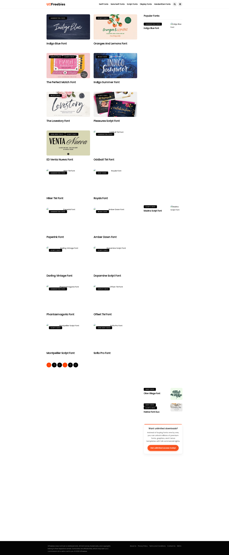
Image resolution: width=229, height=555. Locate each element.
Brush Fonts (102, 57)
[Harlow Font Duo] (176, 407)
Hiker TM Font (55, 198)
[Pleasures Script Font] (115, 104)
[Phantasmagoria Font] (68, 297)
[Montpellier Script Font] (68, 336)
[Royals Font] (115, 181)
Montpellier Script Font (61, 353)
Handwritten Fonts (162, 4)
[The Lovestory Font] (68, 104)
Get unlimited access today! (163, 448)
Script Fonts (132, 4)
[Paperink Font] (68, 220)
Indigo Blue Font (57, 43)
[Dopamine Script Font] (115, 259)
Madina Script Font (153, 210)
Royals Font (101, 198)
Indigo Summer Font (107, 82)
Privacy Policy (143, 546)
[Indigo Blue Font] (68, 27)
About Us (133, 546)
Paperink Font (55, 237)
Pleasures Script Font (107, 121)
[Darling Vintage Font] (68, 259)
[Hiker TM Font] (68, 181)
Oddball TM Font (104, 159)
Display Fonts (146, 4)
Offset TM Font (103, 314)
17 (70, 365)
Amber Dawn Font (105, 237)
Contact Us (171, 546)
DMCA (179, 546)
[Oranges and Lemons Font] (115, 27)
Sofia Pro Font (102, 353)
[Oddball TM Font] (115, 143)
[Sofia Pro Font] (115, 336)
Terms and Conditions (157, 546)
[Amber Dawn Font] (115, 220)
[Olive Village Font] (176, 394)
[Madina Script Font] (176, 294)
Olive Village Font (152, 393)
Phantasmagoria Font (60, 314)
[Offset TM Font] (115, 297)
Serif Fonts (103, 4)
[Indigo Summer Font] (115, 65)
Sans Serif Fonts (118, 4)
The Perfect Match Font (61, 82)
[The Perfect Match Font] (68, 65)
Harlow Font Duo (151, 411)
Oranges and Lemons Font (110, 43)
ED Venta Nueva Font (60, 159)
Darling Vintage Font (59, 276)
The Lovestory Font (58, 121)
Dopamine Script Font (107, 276)
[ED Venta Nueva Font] (68, 143)
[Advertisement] (162, 498)
